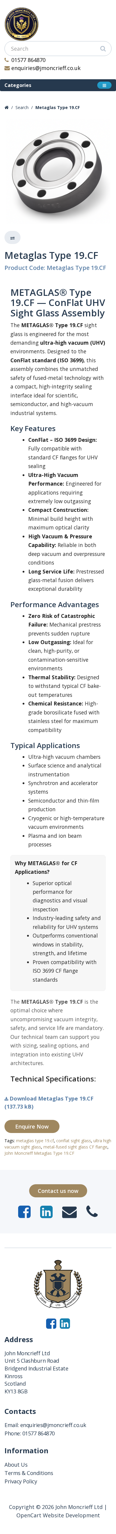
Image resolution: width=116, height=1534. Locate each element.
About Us (15, 1464)
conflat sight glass (73, 1140)
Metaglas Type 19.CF (57, 107)
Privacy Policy (20, 1481)
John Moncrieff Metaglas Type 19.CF (39, 1153)
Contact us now (58, 1190)
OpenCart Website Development (58, 1515)
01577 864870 (28, 59)
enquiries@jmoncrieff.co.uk (46, 68)
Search (22, 107)
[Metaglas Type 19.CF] (58, 171)
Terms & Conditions (28, 1473)
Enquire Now (32, 1126)
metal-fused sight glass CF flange (75, 1147)
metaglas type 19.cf (35, 1140)
